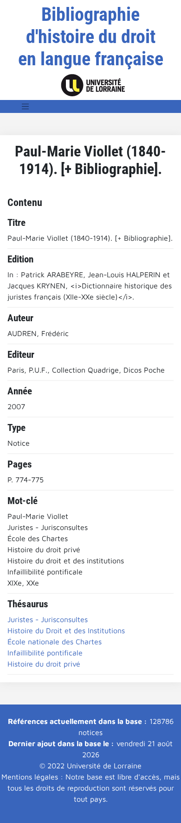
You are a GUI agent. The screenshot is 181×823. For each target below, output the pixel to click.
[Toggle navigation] (25, 106)
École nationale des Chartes (54, 641)
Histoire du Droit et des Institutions (66, 630)
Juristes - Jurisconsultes (47, 619)
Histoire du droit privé (43, 664)
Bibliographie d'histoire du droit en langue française (90, 37)
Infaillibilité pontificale (45, 652)
